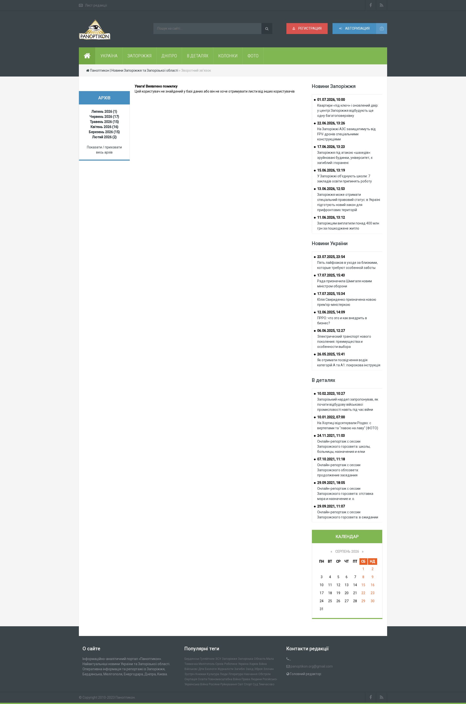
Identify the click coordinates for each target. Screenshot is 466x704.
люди (224, 674)
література (235, 674)
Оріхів (219, 664)
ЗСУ (218, 659)
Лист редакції (96, 5)
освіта (202, 679)
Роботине (230, 664)
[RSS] (381, 5)
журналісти (225, 669)
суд (255, 684)
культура (213, 674)
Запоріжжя (229, 659)
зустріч (189, 674)
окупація (190, 679)
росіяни (214, 684)
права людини (251, 679)
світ (240, 684)
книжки (200, 674)
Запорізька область (252, 659)
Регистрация (310, 28)
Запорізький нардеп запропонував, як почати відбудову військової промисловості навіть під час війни (347, 404)
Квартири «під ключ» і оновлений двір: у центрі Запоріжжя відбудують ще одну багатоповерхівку (347, 110)
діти (201, 669)
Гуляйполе (207, 659)
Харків (253, 664)
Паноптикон (125, 697)
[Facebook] (370, 5)
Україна (243, 664)
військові (191, 669)
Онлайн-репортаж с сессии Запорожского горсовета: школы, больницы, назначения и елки (343, 446)
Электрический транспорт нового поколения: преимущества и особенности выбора (344, 342)
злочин (268, 669)
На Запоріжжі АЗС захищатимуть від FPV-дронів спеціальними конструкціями (346, 134)
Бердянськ (191, 659)
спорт (248, 684)
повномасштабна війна (224, 679)
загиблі (239, 669)
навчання (251, 674)
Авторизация (357, 28)
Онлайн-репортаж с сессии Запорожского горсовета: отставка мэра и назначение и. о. (345, 494)
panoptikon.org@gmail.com (312, 666)
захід (249, 669)
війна (263, 664)
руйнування (228, 684)
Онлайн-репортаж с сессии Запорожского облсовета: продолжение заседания (338, 470)
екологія (211, 669)
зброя (258, 669)
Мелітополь (207, 664)
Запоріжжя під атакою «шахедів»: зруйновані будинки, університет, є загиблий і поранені (345, 158)
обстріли (264, 674)
